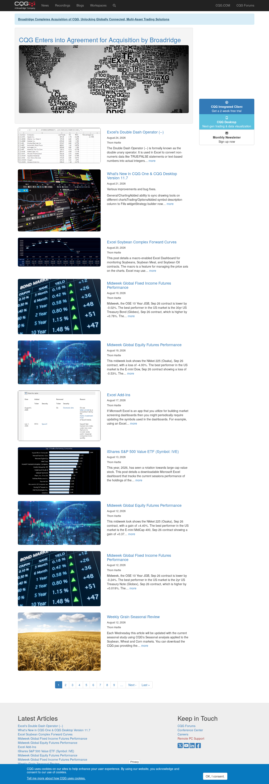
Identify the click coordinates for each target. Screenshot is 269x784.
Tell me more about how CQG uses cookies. (56, 778)
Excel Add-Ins (118, 394)
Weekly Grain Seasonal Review (133, 616)
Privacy (134, 761)
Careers (183, 734)
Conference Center (190, 730)
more (152, 160)
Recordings (62, 5)
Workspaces (98, 5)
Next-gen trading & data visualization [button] (226, 124)
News (45, 5)
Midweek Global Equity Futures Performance (144, 344)
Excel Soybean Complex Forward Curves (142, 241)
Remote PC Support (191, 738)
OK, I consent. (215, 776)
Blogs (80, 5)
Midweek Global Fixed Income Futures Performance (139, 285)
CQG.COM (223, 5)
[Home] (26, 5)
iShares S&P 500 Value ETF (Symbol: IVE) (143, 451)
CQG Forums (245, 5)
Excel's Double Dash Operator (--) (135, 132)
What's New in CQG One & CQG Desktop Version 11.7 (142, 175)
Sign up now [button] (227, 139)
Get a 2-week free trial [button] (227, 108)
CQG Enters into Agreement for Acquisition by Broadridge (100, 39)
